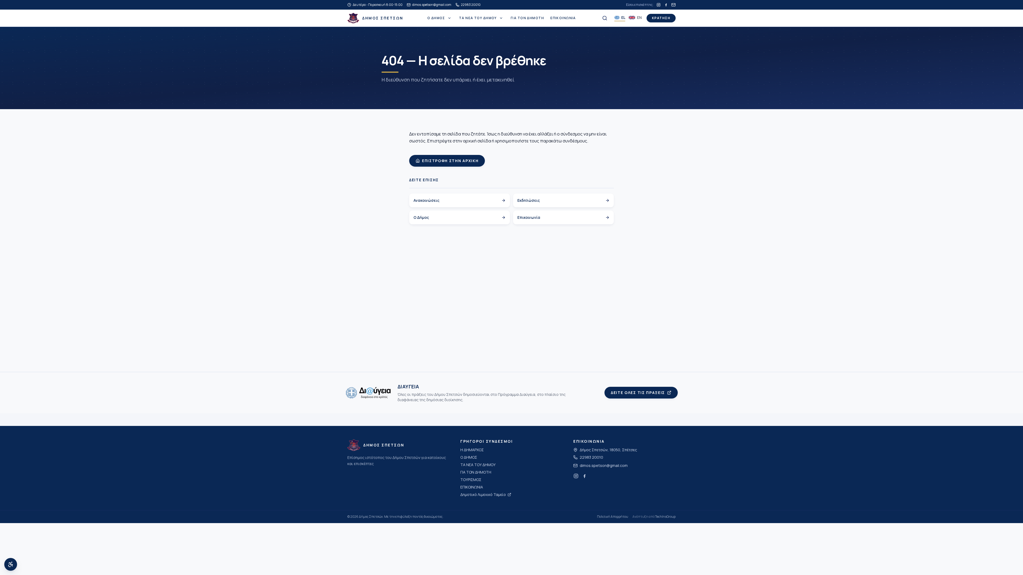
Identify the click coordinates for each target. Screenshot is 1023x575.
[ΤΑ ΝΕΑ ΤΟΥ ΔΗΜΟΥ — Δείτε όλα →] (501, 18)
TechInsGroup (665, 516)
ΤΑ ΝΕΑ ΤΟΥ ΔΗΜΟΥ (478, 18)
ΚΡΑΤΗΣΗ (661, 18)
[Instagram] (658, 5)
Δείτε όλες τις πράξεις (638, 392)
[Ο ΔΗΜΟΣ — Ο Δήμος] (449, 18)
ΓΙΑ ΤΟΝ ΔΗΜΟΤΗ (527, 18)
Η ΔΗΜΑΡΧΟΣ (472, 449)
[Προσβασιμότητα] (10, 564)
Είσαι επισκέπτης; (639, 5)
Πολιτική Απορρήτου (612, 517)
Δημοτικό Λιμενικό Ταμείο (483, 494)
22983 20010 (591, 457)
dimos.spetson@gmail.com (604, 465)
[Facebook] (666, 5)
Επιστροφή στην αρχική (450, 160)
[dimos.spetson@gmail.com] (673, 5)
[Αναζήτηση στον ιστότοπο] (605, 18)
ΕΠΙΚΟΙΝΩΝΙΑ (563, 18)
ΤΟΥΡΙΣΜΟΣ (470, 479)
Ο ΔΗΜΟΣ (436, 18)
